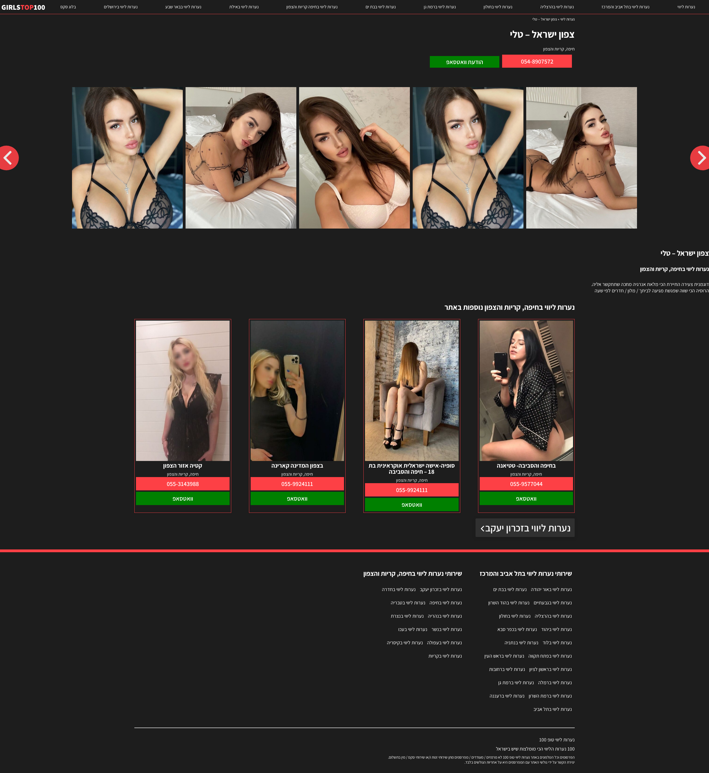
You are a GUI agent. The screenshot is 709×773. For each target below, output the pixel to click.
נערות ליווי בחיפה (446, 602)
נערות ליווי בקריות (445, 656)
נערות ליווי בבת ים (381, 7)
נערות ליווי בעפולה (444, 642)
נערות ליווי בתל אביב (552, 709)
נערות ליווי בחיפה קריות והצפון (312, 7)
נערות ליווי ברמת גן (440, 7)
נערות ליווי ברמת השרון (550, 696)
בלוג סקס (68, 7)
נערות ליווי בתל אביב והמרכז (625, 7)
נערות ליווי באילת (244, 7)
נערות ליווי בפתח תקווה (550, 656)
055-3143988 (183, 484)
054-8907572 (537, 61)
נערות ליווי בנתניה (521, 642)
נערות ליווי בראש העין (504, 656)
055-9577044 (526, 484)
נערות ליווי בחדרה (399, 589)
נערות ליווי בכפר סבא (517, 629)
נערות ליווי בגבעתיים (553, 602)
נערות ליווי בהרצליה (557, 7)
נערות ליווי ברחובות (507, 669)
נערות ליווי (686, 7)
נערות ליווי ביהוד (556, 629)
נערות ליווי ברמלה (555, 682)
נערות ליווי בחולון (498, 7)
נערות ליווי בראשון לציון (550, 669)
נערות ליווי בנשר (446, 629)
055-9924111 (412, 490)
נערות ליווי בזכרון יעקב (528, 527)
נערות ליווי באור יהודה (551, 589)
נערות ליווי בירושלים (121, 7)
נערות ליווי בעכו (412, 629)
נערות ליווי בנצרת (407, 616)
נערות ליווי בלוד (557, 642)
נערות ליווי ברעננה (507, 696)
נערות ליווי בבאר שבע (183, 7)
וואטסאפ (526, 498)
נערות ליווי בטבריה (408, 602)
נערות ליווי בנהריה (445, 616)
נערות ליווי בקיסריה (405, 642)
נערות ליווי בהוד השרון (509, 602)
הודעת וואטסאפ (464, 62)
